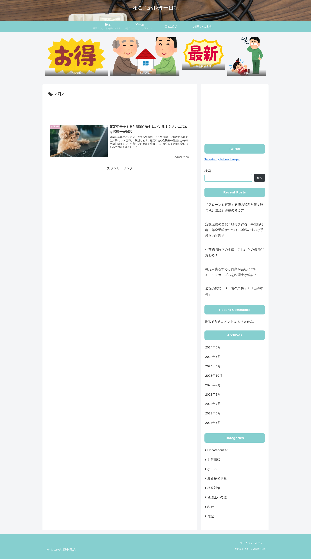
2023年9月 (213, 385)
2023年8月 (213, 394)
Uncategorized (217, 450)
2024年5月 (213, 357)
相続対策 (213, 488)
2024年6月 (213, 347)
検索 (207, 171)
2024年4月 (213, 366)
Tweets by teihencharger (222, 159)
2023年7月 (213, 404)
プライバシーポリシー (252, 543)
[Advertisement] (120, 108)
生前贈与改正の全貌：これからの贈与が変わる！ (234, 252)
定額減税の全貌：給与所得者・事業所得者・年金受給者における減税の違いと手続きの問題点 (234, 230)
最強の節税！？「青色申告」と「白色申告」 (234, 291)
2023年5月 (213, 423)
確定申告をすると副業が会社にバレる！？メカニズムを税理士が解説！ (231, 272)
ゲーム (212, 469)
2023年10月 (213, 375)
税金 (210, 507)
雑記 (210, 516)
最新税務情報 (217, 478)
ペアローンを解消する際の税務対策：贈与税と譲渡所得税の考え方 (234, 207)
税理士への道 (217, 497)
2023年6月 (213, 413)
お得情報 (213, 460)
